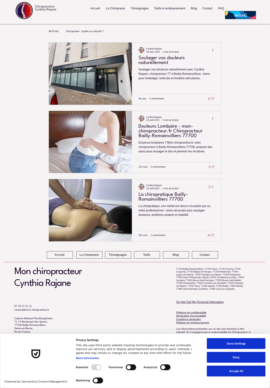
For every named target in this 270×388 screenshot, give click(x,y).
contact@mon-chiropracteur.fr (31, 309)
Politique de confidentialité (191, 312)
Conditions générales (188, 319)
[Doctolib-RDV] (239, 15)
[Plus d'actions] (214, 50)
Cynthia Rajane (42, 283)
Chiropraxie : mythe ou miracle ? (85, 31)
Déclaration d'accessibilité (191, 315)
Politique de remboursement (192, 322)
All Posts (54, 31)
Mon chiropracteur (48, 271)
